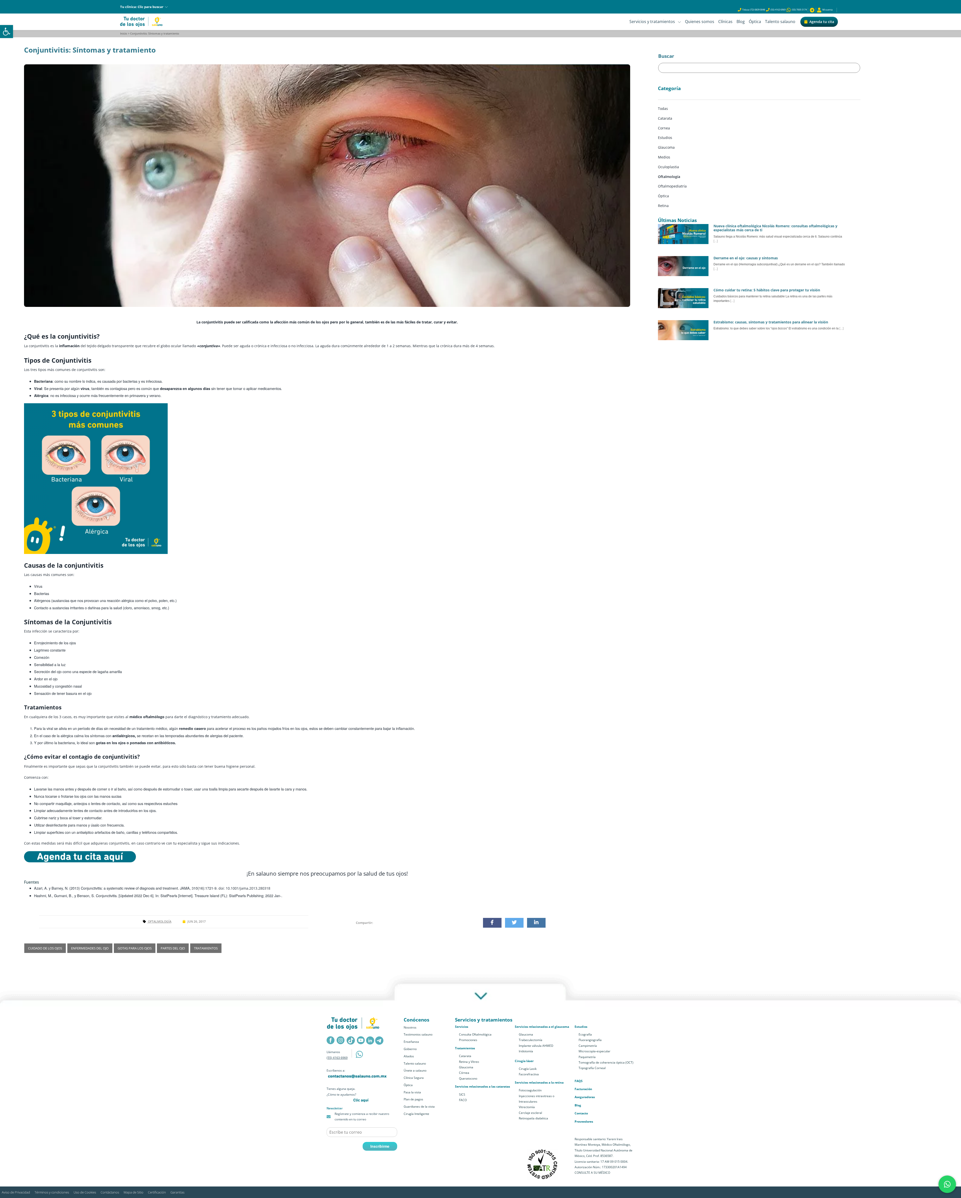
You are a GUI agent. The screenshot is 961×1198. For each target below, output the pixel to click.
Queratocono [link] (468, 1078)
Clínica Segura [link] (414, 1078)
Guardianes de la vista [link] (419, 1106)
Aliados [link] (409, 1056)
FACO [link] (463, 1100)
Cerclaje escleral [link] (530, 1113)
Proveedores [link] (584, 1121)
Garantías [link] (177, 1192)
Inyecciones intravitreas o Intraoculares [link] (536, 1099)
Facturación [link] (583, 1089)
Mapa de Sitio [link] (133, 1192)
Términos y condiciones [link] (52, 1192)
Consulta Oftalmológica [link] (475, 1034)
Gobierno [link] (410, 1049)
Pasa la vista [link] (412, 1092)
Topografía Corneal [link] (592, 1068)
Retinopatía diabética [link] (533, 1118)
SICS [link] (462, 1094)
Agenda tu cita (821, 21)
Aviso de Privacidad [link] (16, 1192)
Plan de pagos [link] (413, 1099)
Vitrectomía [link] (527, 1107)
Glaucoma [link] (466, 1067)
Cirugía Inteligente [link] (416, 1114)
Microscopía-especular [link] (594, 1051)
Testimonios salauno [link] (418, 1034)
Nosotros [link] (410, 1027)
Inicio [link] (123, 33)
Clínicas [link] (725, 21)
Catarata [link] (465, 1056)
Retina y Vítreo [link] (469, 1062)
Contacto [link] (581, 1113)
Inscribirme (379, 1146)
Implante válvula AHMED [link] (536, 1046)
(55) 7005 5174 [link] (799, 9)
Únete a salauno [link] (415, 1070)
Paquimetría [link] (587, 1057)
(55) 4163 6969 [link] (778, 9)
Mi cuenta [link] (827, 9)
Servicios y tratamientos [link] (653, 21)
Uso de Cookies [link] (85, 1192)
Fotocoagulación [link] (530, 1090)
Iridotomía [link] (526, 1051)
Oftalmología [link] (159, 921)
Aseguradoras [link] (585, 1097)
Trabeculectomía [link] (530, 1040)
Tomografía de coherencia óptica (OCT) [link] (606, 1062)
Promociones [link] (468, 1040)
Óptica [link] (755, 21)
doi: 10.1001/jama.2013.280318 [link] (244, 888)
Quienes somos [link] (699, 21)
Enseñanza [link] (411, 1042)
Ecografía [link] (585, 1034)
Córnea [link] (464, 1073)
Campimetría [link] (588, 1046)
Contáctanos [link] (110, 1192)
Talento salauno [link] (780, 21)
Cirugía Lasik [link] (528, 1069)
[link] (6, 31)
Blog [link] (741, 21)
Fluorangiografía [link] (590, 1040)
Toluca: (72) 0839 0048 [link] (753, 9)
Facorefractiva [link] (529, 1074)
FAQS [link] (579, 1081)
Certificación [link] (157, 1192)
